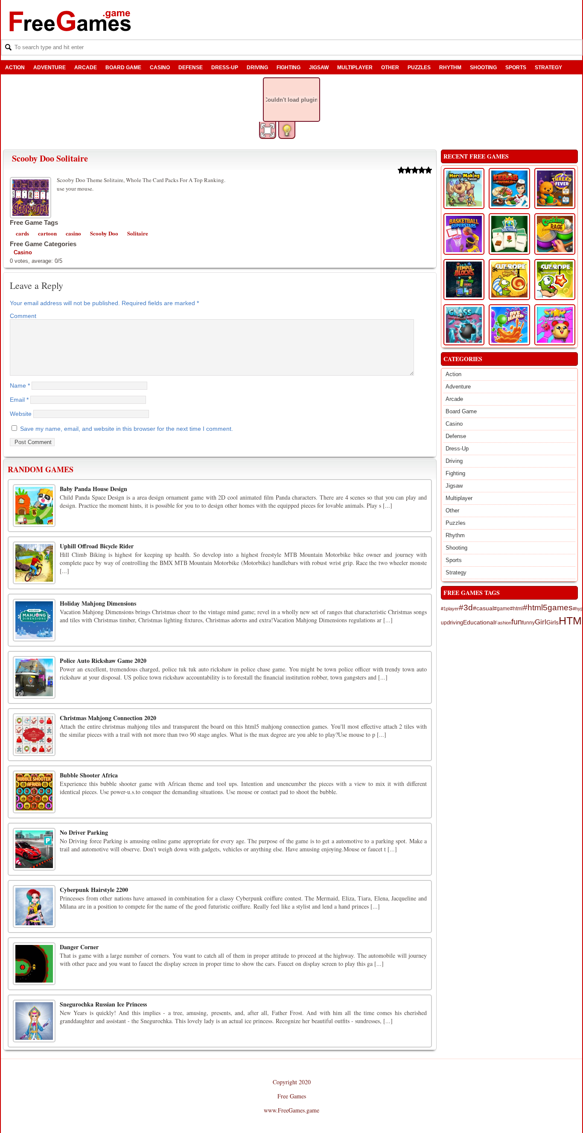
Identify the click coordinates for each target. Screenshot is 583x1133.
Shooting (483, 68)
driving (455, 623)
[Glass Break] (463, 324)
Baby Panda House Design (93, 488)
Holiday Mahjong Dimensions (98, 603)
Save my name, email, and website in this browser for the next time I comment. (126, 428)
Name (20, 385)
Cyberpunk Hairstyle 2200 (94, 889)
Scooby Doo (104, 233)
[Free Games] (70, 21)
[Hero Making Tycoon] (463, 188)
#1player (450, 608)
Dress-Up (224, 68)
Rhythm (450, 68)
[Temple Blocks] (463, 279)
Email (19, 399)
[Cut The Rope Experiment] (554, 279)
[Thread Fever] (554, 188)
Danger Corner (79, 946)
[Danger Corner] (34, 963)
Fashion (503, 622)
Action (15, 68)
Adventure (49, 68)
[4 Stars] (421, 170)
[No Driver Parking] (34, 849)
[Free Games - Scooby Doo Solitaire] (31, 196)
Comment (23, 315)
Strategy (548, 68)
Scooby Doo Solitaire (50, 158)
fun (516, 622)
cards (22, 233)
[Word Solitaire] (509, 233)
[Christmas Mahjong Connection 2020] (34, 734)
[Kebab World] (509, 188)
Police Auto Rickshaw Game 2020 (103, 660)
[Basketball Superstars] (463, 233)
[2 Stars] (408, 170)
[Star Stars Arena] (554, 324)
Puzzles (419, 68)
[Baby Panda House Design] (34, 505)
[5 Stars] (428, 170)
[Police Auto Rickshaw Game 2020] (34, 677)
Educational (479, 622)
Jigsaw (319, 68)
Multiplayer (355, 68)
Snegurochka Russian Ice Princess (103, 1004)
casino (73, 233)
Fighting (288, 68)
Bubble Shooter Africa (89, 775)
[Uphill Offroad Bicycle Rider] (34, 562)
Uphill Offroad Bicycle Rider (97, 545)
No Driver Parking (84, 832)
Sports (515, 68)
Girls (552, 622)
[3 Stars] (414, 170)
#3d (466, 607)
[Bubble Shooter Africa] (34, 792)
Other (390, 68)
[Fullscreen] (267, 130)
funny (528, 622)
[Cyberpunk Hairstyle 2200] (34, 906)
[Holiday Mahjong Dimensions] (34, 620)
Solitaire (137, 233)
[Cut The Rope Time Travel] (509, 279)
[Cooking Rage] (554, 233)
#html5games (548, 607)
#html (516, 609)
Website (21, 413)
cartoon (47, 233)
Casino (160, 68)
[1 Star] (401, 170)
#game (502, 609)
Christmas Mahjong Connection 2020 (108, 717)
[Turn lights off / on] (286, 130)
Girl (540, 622)
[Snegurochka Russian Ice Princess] (34, 1021)
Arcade (85, 68)
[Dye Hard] (509, 324)
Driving (257, 68)
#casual (483, 608)
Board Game (123, 68)
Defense (190, 68)
